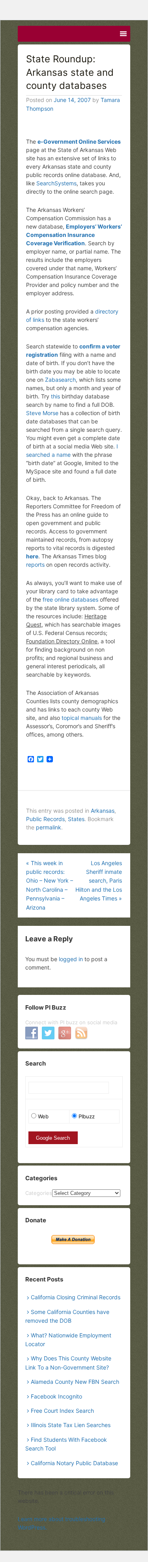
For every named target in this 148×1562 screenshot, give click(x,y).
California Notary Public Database (74, 1463)
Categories (38, 1193)
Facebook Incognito (56, 1396)
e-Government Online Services (79, 141)
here (32, 556)
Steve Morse (42, 413)
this (55, 396)
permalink (48, 827)
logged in (71, 959)
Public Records (45, 819)
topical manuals (82, 717)
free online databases (70, 599)
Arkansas (102, 810)
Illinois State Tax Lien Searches (71, 1425)
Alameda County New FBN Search (75, 1381)
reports (35, 564)
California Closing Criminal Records (75, 1297)
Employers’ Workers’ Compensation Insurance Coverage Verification (74, 234)
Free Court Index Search (62, 1410)
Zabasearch (60, 379)
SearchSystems (56, 183)
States (76, 819)
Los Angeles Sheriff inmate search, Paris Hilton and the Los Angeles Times (98, 881)
